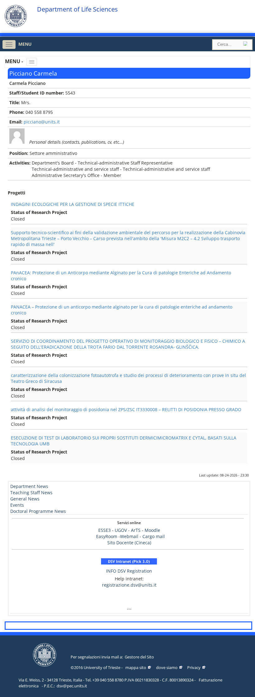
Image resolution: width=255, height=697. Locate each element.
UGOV (121, 530)
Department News (29, 486)
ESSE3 (104, 530)
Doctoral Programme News (38, 511)
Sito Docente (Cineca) (129, 543)
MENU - (14, 61)
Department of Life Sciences (77, 9)
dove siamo (167, 667)
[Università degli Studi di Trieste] (15, 26)
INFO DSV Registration (129, 571)
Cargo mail (153, 536)
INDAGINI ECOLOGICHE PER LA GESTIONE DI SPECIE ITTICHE (72, 204)
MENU (25, 44)
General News (24, 499)
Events (17, 505)
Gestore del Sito (139, 657)
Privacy (194, 667)
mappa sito (135, 667)
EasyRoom (107, 536)
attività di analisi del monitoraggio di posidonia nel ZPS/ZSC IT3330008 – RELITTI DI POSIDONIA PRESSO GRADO (126, 409)
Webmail (129, 536)
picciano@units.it (42, 122)
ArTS (136, 530)
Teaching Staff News (31, 492)
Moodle (152, 530)
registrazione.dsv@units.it (129, 585)
